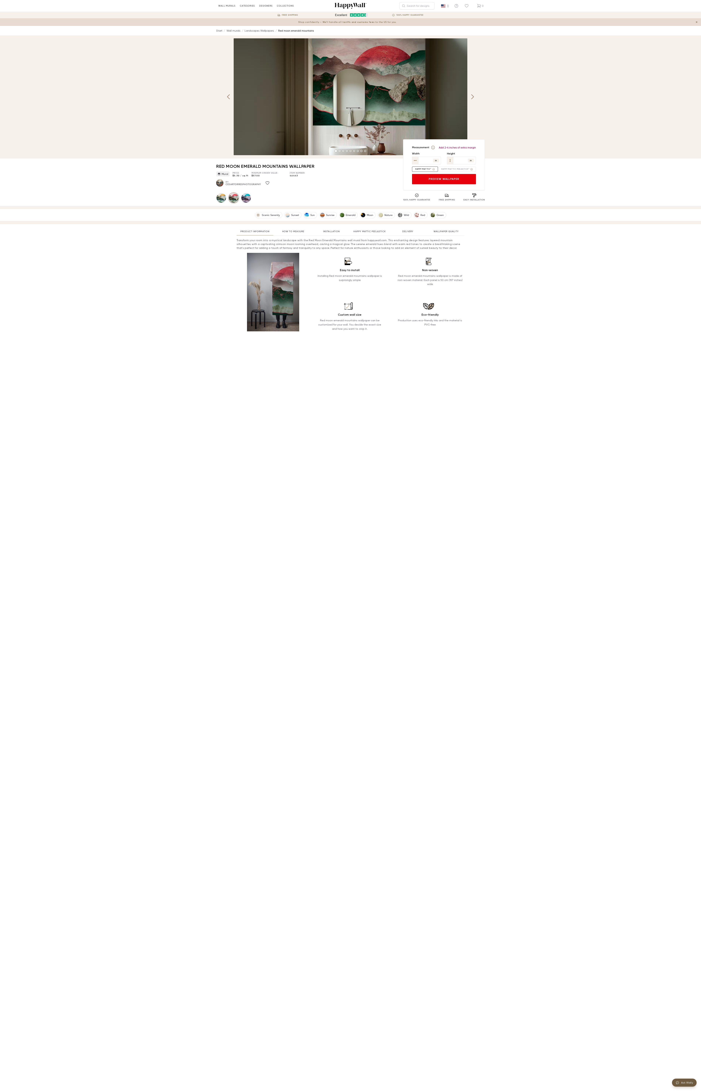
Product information (255, 231)
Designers (266, 5)
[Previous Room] (228, 96)
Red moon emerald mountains (296, 30)
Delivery (407, 231)
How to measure (293, 231)
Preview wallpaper (444, 179)
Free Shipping (290, 15)
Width (416, 153)
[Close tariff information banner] (697, 22)
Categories (247, 5)
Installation (331, 231)
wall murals (226, 5)
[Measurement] (433, 147)
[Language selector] (445, 6)
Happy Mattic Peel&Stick (369, 231)
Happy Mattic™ (423, 169)
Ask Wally (687, 1082)
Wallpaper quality (446, 231)
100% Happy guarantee (410, 15)
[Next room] (472, 96)
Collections (285, 5)
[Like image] (267, 183)
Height (451, 153)
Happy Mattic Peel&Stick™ (455, 169)
